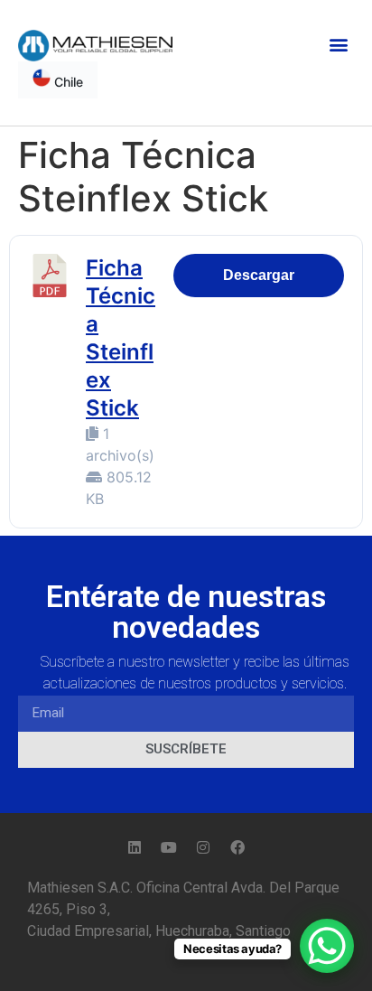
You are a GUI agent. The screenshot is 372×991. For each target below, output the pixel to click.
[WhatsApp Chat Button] (327, 946)
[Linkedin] (134, 847)
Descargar (258, 275)
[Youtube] (169, 847)
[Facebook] (237, 847)
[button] (339, 44)
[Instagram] (203, 847)
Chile (67, 81)
